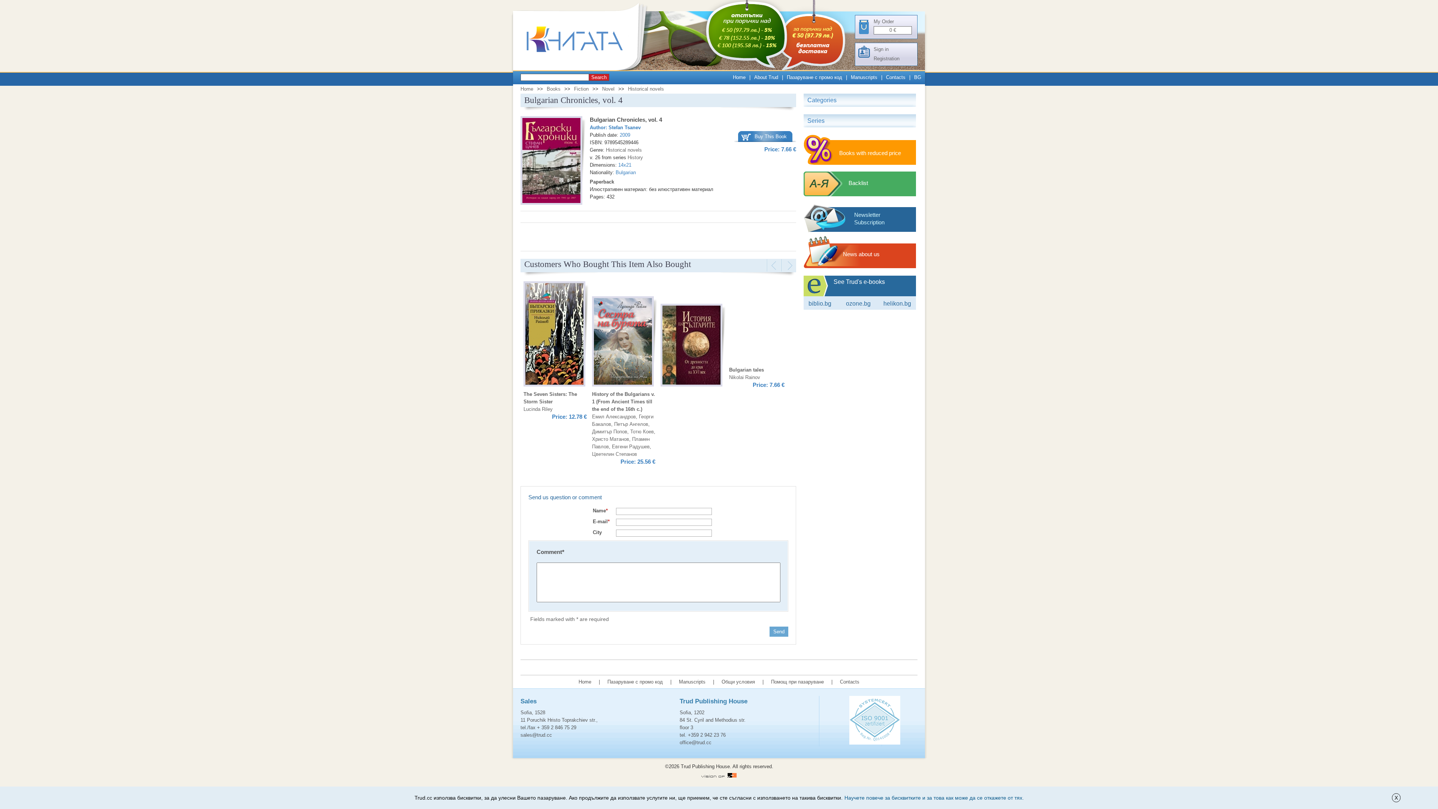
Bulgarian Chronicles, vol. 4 (626, 119)
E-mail (601, 521)
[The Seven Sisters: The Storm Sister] (623, 342)
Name (600, 510)
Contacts (895, 77)
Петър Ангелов (631, 424)
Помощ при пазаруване (797, 682)
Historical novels (646, 89)
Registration (886, 58)
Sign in (881, 49)
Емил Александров (614, 416)
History (635, 157)
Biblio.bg (820, 303)
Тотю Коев (642, 431)
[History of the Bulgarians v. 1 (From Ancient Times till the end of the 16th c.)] (691, 346)
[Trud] (582, 69)
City (597, 532)
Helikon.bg (897, 303)
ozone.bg (858, 303)
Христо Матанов (610, 439)
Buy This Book (771, 136)
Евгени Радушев (631, 446)
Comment (550, 552)
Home (739, 77)
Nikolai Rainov (744, 377)
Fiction (581, 89)
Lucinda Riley (538, 409)
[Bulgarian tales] (554, 335)
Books (554, 89)
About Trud (766, 77)
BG (917, 77)
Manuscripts (864, 77)
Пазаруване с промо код (814, 77)
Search (599, 77)
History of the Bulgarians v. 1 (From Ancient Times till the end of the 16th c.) (623, 401)
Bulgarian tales (746, 370)
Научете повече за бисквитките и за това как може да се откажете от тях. (934, 798)
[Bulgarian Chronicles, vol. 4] (551, 161)
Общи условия (738, 682)
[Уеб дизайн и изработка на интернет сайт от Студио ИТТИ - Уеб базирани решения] (719, 776)
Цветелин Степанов (614, 454)
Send (779, 631)
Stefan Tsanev (625, 127)
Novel (608, 89)
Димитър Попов (609, 431)
